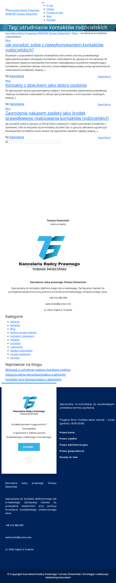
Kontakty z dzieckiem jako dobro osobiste (46, 85)
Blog (49, 16)
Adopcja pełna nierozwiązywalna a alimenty (35, 374)
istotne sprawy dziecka (23, 332)
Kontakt (51, 20)
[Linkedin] (29, 460)
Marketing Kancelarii (58, 577)
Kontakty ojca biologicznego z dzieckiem (33, 379)
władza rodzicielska (21, 350)
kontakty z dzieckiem (22, 336)
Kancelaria (17, 76)
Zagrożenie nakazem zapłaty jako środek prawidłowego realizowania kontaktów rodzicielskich (57, 115)
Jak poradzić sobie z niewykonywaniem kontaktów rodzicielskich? (54, 47)
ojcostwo (15, 343)
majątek (14, 339)
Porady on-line (55, 12)
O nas (50, 5)
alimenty (15, 325)
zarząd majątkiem (20, 354)
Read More (104, 76)
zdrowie (14, 357)
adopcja (14, 321)
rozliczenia (16, 347)
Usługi (50, 9)
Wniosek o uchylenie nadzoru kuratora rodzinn (38, 370)
